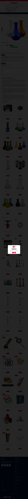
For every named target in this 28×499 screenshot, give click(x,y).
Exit (15, 252)
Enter (13, 252)
